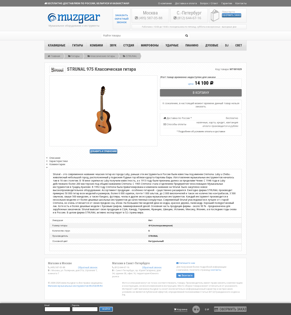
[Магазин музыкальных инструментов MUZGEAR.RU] (74, 22)
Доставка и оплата (186, 3)
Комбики (96, 45)
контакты (216, 269)
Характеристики (58, 161)
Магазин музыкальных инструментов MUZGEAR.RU (75, 285)
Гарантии (226, 3)
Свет (238, 45)
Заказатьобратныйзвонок (121, 19)
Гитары (77, 45)
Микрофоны (150, 45)
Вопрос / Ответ (209, 3)
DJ (226, 45)
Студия (128, 45)
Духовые (211, 45)
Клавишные (56, 45)
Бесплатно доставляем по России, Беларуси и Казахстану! (88, 3)
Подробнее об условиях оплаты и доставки (201, 131)
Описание (54, 157)
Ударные (172, 45)
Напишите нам (187, 262)
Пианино (191, 45)
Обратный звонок (88, 267)
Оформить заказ (231, 15)
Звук (113, 45)
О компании (165, 3)
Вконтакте (187, 275)
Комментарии (57, 164)
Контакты (241, 3)
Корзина (182, 309)
